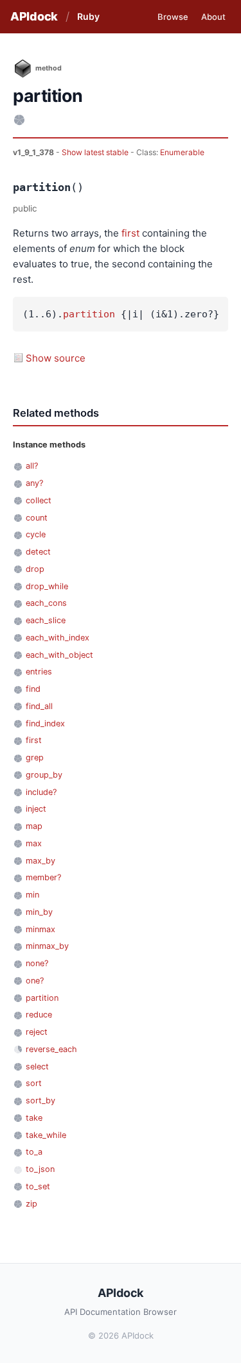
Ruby (88, 16)
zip (31, 1203)
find (33, 689)
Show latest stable (96, 152)
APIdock (34, 16)
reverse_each (51, 1049)
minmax (40, 929)
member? (43, 877)
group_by (44, 775)
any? (34, 483)
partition (89, 314)
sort (34, 1083)
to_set (38, 1186)
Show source (55, 358)
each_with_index (57, 637)
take (34, 1118)
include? (41, 792)
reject (37, 1032)
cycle (36, 534)
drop (35, 569)
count (37, 518)
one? (35, 980)
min (32, 894)
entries (39, 671)
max (34, 843)
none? (37, 963)
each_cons (46, 603)
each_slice (46, 620)
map (34, 826)
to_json (40, 1169)
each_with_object (59, 655)
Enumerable (182, 152)
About (213, 17)
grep (35, 757)
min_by (39, 912)
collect (38, 500)
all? (32, 466)
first (130, 233)
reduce (39, 1014)
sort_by (40, 1100)
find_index (45, 723)
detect (38, 551)
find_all (39, 706)
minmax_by (47, 946)
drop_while (47, 586)
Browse (172, 17)
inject (36, 809)
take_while (46, 1135)
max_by (40, 860)
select (37, 1066)
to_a (34, 1152)
